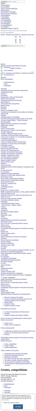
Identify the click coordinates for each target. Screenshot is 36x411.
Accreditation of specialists (8, 258)
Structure (3, 93)
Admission (4, 18)
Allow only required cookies (11, 402)
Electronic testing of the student (13, 297)
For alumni (4, 23)
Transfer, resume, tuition (8, 245)
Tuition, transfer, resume (8, 233)
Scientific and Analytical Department (11, 152)
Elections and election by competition (12, 273)
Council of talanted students (9, 140)
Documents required (7, 261)
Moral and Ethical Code (8, 193)
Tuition (3, 217)
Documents (4, 95)
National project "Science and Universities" (13, 130)
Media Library (8, 302)
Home (3, 275)
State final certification (7, 243)
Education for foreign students (9, 212)
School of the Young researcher (10, 150)
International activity (7, 12)
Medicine (3, 10)
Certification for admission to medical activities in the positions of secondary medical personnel (19, 332)
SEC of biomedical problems (9, 158)
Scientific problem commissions (10, 157)
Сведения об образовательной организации (14, 30)
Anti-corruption (8, 70)
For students (4, 20)
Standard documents (7, 268)
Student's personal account (12, 305)
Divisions (3, 108)
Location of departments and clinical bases (16, 312)
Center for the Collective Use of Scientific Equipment (16, 137)
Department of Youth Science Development (13, 143)
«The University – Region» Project (11, 205)
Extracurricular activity (7, 13)
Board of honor (5, 105)
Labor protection (5, 265)
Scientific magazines (7, 132)
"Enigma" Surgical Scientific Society (11, 133)
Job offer (3, 248)
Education (4, 7)
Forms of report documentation (10, 240)
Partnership (4, 15)
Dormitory (4, 188)
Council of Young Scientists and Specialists (13, 142)
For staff (3, 27)
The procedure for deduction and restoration (17, 362)
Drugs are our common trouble (10, 190)
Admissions (4, 210)
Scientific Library (9, 304)
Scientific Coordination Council (10, 155)
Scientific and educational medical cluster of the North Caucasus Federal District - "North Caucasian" (16, 119)
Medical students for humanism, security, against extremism (18, 192)
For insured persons (6, 170)
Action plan (4, 185)
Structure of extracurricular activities (11, 198)
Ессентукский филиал (7, 32)
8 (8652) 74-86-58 (12, 28)
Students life (4, 231)
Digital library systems (7, 125)
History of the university (8, 98)
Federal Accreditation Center (9, 110)
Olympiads (4, 127)
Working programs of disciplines (10, 117)
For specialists (5, 25)
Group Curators (9, 345)
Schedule (3, 115)
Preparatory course (6, 215)
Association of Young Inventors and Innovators (14, 135)
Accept (18, 407)
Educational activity (6, 221)
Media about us (5, 102)
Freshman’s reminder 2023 (8, 183)
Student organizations (10, 347)
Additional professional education (10, 260)
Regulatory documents (11, 357)
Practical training (6, 226)
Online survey (5, 225)
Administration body (7, 92)
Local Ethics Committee (8, 147)
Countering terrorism (7, 187)
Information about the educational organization (14, 90)
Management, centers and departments (12, 97)
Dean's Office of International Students (12, 178)
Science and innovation (7, 8)
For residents (4, 22)
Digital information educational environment (13, 123)
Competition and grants (7, 138)
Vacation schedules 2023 (8, 271)
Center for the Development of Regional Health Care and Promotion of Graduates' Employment (17, 250)
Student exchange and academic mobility (16, 315)
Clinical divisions (6, 165)
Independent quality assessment (10, 173)
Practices (7, 334)
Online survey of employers (12, 325)
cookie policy (5, 400)
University (4, 5)
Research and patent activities (9, 148)
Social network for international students (12, 180)
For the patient (5, 172)
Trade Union (4, 270)
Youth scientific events (7, 162)
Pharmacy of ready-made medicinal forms (13, 175)
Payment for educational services (14, 355)
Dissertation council (6, 145)
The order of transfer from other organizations (17, 358)
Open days (4, 213)
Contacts (3, 17)
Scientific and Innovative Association (11, 153)
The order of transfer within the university (16, 360)
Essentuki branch (9, 75)
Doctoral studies (5, 122)
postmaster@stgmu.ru (7, 381)
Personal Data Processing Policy (10, 103)
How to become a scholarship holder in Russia (14, 223)
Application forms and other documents (15, 353)
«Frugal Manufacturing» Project (10, 203)
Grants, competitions (10, 344)
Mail (2, 266)
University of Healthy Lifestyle (10, 200)
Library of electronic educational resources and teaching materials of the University (18, 299)
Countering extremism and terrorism (11, 100)
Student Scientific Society (8, 160)
